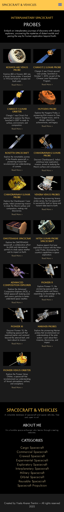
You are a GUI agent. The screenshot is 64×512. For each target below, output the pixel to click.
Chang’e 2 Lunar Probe (47, 67)
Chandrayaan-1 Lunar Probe (17, 195)
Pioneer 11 (47, 282)
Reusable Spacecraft (32, 481)
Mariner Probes (47, 326)
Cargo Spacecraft (32, 447)
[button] (60, 5)
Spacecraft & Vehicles (19, 4)
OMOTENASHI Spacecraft (17, 238)
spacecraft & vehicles (32, 410)
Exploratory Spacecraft (32, 464)
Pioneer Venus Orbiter (17, 370)
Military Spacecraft (32, 473)
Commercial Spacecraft (32, 452)
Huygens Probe (47, 109)
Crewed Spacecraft (32, 456)
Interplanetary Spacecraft (32, 17)
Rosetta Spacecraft (17, 153)
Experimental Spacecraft (32, 460)
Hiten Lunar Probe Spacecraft (47, 239)
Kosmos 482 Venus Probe (17, 68)
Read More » (17, 84)
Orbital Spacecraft (32, 477)
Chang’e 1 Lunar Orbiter (17, 110)
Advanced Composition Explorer (17, 283)
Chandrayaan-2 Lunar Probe (47, 154)
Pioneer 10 (17, 326)
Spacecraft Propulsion (32, 485)
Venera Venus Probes (47, 194)
